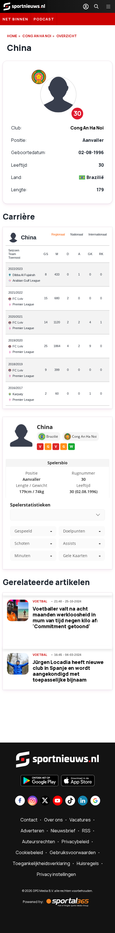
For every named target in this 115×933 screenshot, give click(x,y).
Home (12, 36)
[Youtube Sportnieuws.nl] (58, 801)
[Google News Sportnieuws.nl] (95, 801)
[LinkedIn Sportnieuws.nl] (83, 801)
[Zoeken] (96, 6)
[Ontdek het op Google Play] (39, 781)
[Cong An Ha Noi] (38, 76)
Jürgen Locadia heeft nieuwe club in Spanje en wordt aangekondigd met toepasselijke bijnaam (68, 671)
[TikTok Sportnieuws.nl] (70, 801)
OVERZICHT (66, 36)
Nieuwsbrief (63, 831)
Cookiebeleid (29, 852)
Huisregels (88, 863)
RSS (86, 831)
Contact (28, 820)
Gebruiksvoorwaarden (73, 852)
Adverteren (32, 831)
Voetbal (40, 601)
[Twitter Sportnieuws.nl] (45, 801)
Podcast (43, 19)
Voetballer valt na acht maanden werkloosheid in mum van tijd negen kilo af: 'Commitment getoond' (65, 617)
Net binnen (15, 19)
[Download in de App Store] (78, 781)
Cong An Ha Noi (36, 36)
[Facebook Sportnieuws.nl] (20, 801)
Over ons (53, 820)
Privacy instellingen (56, 874)
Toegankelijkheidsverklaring (41, 863)
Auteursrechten (38, 841)
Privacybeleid (75, 841)
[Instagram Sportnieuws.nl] (32, 801)
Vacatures (80, 820)
